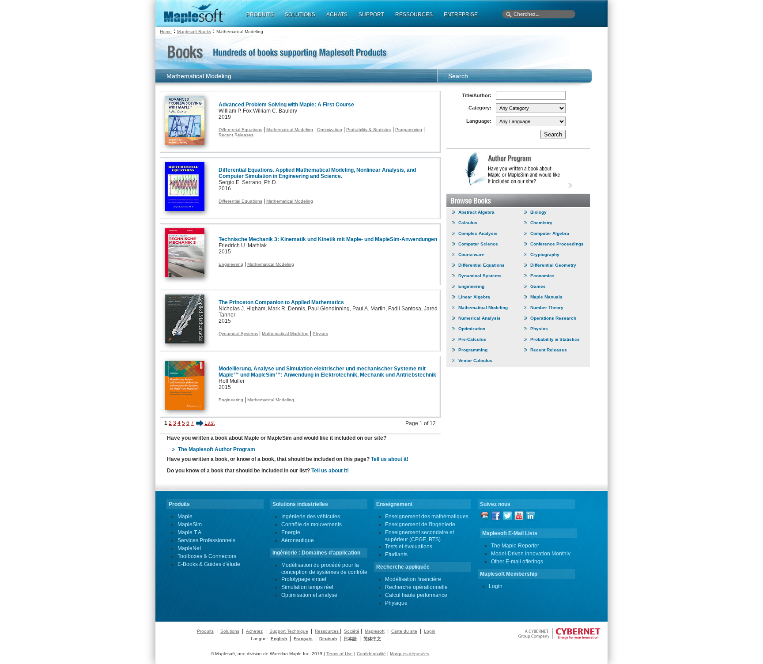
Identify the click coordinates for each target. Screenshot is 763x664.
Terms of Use (339, 653)
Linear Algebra (474, 296)
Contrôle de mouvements (311, 524)
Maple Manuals (546, 296)
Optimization (329, 129)
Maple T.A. (190, 532)
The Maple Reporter (515, 546)
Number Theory (546, 307)
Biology (538, 212)
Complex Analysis (478, 233)
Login (495, 586)
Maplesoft (375, 631)
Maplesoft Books (194, 31)
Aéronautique (297, 540)
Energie (290, 532)
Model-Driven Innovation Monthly (530, 554)
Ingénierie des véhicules (310, 516)
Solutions (229, 631)
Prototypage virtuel (303, 579)
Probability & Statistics (368, 129)
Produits (205, 631)
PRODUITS (260, 14)
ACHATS (337, 14)
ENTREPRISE (461, 14)
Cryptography (544, 254)
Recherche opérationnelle (416, 587)
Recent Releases (236, 134)
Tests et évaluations (408, 546)
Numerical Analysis (479, 318)
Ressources (327, 631)
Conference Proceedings (557, 243)
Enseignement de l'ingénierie (420, 524)
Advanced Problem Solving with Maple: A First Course (286, 105)
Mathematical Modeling (289, 129)
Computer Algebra (549, 233)
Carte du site (404, 631)
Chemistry (541, 222)
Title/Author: (476, 95)
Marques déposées (409, 653)
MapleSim (190, 524)
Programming (408, 129)
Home (166, 31)
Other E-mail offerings (517, 561)
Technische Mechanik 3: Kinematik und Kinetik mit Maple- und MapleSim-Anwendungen (328, 239)
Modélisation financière (413, 579)
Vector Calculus (475, 360)
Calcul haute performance (416, 595)
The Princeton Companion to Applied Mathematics (281, 302)
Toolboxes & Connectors (207, 556)
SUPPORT (371, 14)
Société (351, 631)
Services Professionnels (206, 540)
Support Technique (288, 631)
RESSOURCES (414, 14)
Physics (320, 333)
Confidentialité (371, 653)
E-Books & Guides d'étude (209, 564)
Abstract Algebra (476, 212)
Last (209, 423)
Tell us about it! (389, 459)
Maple (185, 516)
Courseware (471, 254)
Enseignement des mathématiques (426, 516)
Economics (542, 275)
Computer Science (478, 243)
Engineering (231, 264)
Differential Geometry (553, 265)
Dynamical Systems (238, 333)
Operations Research (553, 318)
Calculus (467, 222)
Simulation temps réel (307, 587)
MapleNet (189, 548)
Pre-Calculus (472, 339)
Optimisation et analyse (309, 595)
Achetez (254, 631)
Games (538, 286)
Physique (396, 603)
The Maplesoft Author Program (216, 449)
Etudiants (396, 554)
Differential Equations (240, 129)
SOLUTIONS (300, 14)
